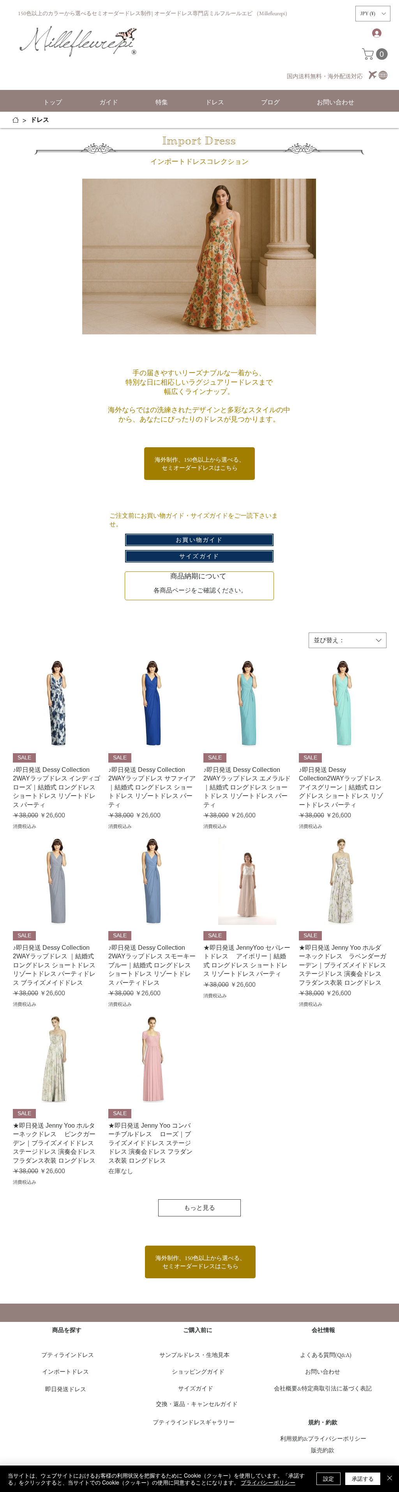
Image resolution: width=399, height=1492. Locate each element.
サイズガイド (195, 1388)
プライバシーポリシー (268, 1482)
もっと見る (199, 1207)
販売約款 (322, 1450)
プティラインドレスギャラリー (194, 1422)
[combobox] (348, 640)
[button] (372, 13)
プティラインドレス (70, 1354)
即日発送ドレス (65, 1389)
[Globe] (383, 75)
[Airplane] (373, 75)
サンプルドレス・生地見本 (194, 1354)
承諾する (363, 1478)
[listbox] (372, 13)
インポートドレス (65, 1371)
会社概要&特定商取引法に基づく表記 (323, 1388)
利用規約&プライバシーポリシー (323, 1438)
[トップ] (16, 120)
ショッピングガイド (198, 1371)
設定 (328, 1478)
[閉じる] (389, 1479)
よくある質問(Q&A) (325, 1354)
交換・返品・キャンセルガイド (197, 1404)
